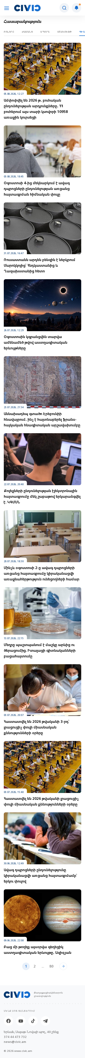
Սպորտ (45, 32)
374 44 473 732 (15, 1036)
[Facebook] (8, 1021)
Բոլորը (9, 32)
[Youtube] (21, 1021)
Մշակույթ (64, 32)
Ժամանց (27, 32)
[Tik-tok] (33, 1021)
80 (51, 966)
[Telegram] (45, 1021)
